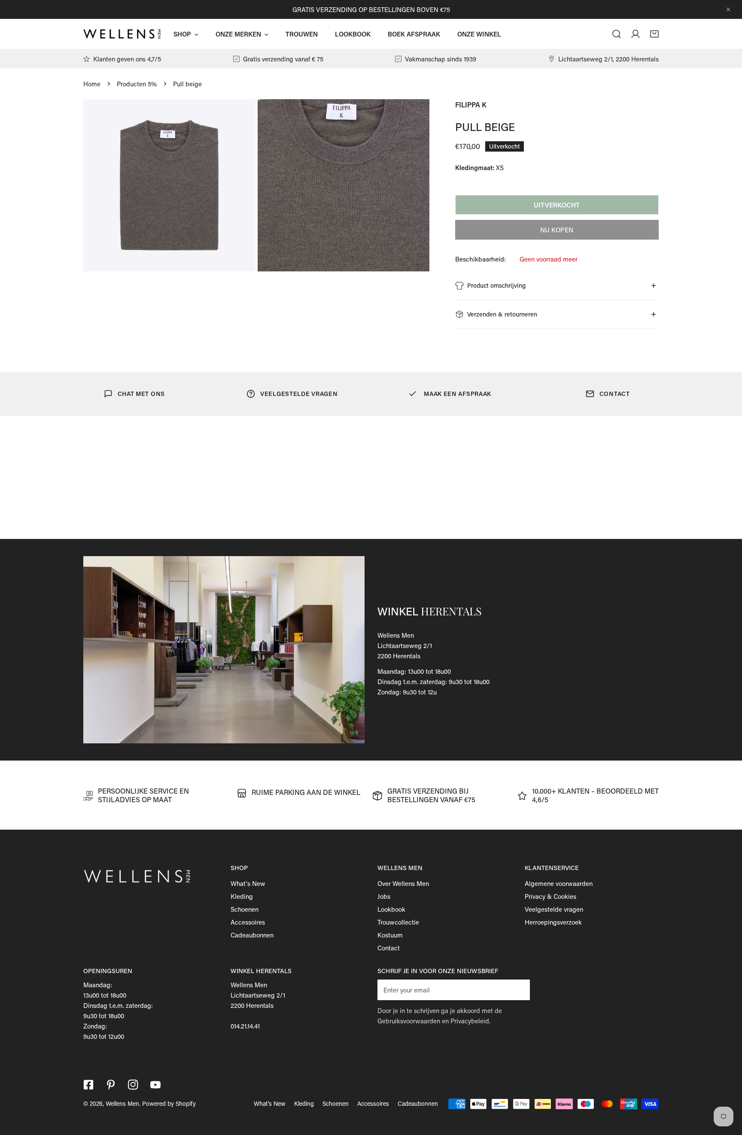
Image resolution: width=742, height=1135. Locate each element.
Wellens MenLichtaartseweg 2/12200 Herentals (404, 645)
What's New (248, 883)
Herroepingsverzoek (553, 922)
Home (91, 83)
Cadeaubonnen (252, 935)
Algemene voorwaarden (559, 883)
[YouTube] (155, 1085)
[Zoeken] (616, 33)
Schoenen (244, 909)
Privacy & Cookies (550, 896)
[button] (654, 33)
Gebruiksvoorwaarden (408, 1020)
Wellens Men (122, 1103)
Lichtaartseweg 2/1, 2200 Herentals (608, 59)
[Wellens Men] (122, 33)
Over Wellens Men (403, 883)
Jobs (383, 896)
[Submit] (518, 989)
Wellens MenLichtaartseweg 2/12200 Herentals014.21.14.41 (258, 1005)
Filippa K (471, 104)
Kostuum (390, 935)
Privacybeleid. (470, 1020)
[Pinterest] (111, 1085)
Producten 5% (137, 83)
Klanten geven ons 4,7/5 (127, 59)
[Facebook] (88, 1085)
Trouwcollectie (398, 922)
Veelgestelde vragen (554, 909)
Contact (388, 947)
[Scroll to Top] (726, 1089)
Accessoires (248, 922)
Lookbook (391, 909)
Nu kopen (556, 229)
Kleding (242, 896)
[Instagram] (133, 1085)
